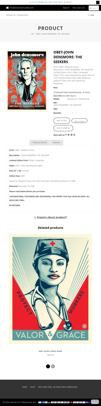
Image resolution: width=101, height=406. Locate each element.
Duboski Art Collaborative (17, 15)
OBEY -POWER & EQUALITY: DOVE (50, 353)
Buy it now (79, 121)
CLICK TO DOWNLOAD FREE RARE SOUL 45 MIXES (50, 2)
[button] (53, 369)
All (32, 34)
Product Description (17, 142)
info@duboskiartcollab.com (21, 7)
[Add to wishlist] (50, 347)
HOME (24, 389)
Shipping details (40, 142)
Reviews (56, 142)
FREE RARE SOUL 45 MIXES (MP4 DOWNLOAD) (57, 389)
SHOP (32, 389)
